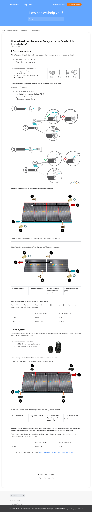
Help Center (28, 5)
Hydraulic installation (34, 30)
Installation (24, 30)
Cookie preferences (16, 504)
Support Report (15, 501)
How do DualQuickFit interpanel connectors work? (56, 452)
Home (3, 30)
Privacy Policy (61, 508)
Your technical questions (13, 30)
